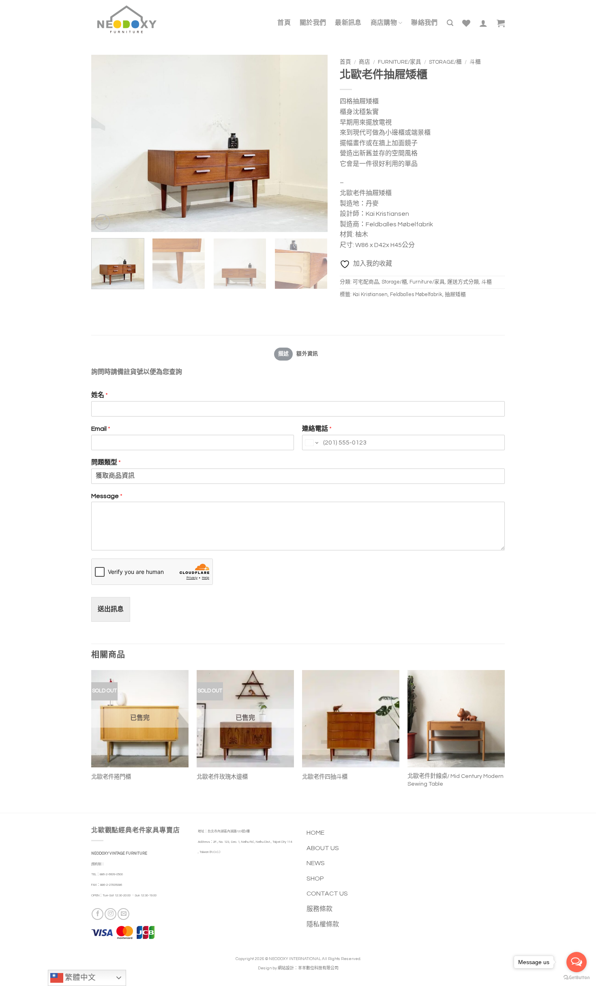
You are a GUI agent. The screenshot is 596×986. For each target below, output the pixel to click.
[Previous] (106, 143)
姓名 (99, 395)
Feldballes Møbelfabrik (416, 294)
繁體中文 (79, 978)
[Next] (312, 143)
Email (100, 428)
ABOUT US (323, 848)
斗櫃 (475, 62)
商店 (364, 62)
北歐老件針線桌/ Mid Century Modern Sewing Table (455, 780)
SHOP (315, 878)
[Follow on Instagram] (110, 914)
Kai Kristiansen (370, 294)
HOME (315, 832)
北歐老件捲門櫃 (111, 777)
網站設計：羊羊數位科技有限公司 (308, 968)
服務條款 (319, 909)
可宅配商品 (366, 282)
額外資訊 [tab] (307, 354)
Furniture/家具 (399, 62)
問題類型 (106, 462)
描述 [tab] (283, 354)
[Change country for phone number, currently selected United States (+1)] (311, 443)
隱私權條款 (323, 924)
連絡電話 (317, 428)
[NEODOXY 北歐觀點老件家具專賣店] (127, 19)
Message (106, 496)
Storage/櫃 (445, 62)
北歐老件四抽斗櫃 (324, 777)
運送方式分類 (463, 282)
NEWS (316, 863)
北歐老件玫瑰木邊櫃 (222, 777)
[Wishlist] (466, 23)
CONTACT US (327, 893)
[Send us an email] (123, 914)
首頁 (345, 62)
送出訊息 (111, 609)
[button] (450, 23)
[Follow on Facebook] (97, 914)
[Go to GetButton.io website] (577, 977)
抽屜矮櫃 (455, 294)
